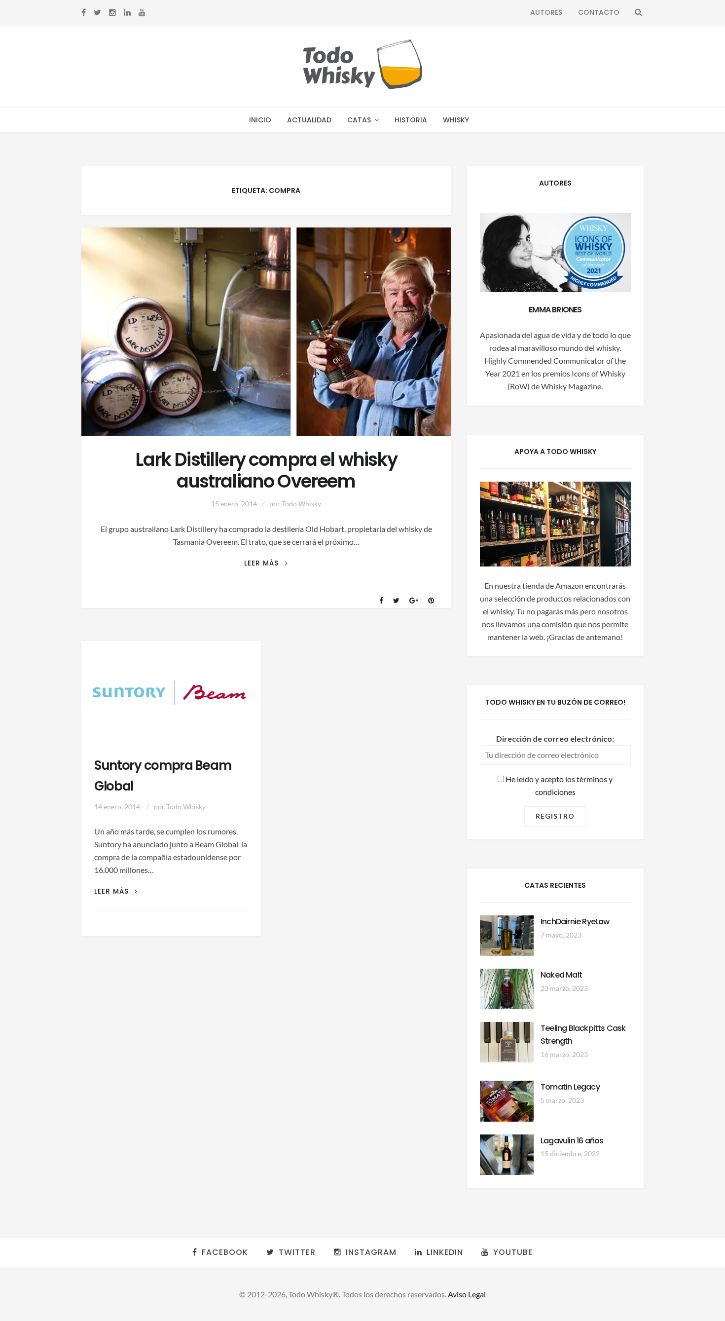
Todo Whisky (301, 503)
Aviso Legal (467, 1294)
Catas (359, 120)
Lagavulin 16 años (572, 1140)
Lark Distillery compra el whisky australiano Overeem (266, 470)
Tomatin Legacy (570, 1087)
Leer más (266, 563)
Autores (546, 12)
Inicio (260, 120)
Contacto (598, 12)
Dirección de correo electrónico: (555, 738)
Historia (411, 120)
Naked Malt (561, 975)
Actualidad (309, 120)
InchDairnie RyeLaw (575, 921)
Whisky (456, 120)
